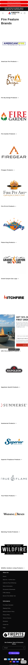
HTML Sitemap (6, 592)
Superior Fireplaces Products (10, 459)
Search (4, 576)
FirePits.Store (15, 664)
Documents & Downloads (9, 589)
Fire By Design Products (9, 97)
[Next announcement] (25, 9)
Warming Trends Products (9, 532)
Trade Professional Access (14, 5)
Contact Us (5, 624)
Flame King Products (8, 242)
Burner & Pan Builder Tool (9, 595)
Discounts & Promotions (14, 2)
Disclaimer (5, 621)
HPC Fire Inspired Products (10, 351)
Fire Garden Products (8, 134)
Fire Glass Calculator (8, 605)
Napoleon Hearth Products (9, 387)
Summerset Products (8, 423)
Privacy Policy (6, 614)
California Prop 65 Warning (9, 582)
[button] (2, 13)
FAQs (4, 627)
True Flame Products (8, 495)
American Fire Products (9, 61)
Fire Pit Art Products (8, 206)
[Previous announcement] (2, 9)
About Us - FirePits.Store (9, 579)
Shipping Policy (6, 608)
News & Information (8, 586)
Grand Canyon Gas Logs (9, 278)
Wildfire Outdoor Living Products (12, 568)
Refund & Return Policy (8, 611)
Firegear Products (7, 170)
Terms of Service (7, 618)
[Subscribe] (23, 648)
